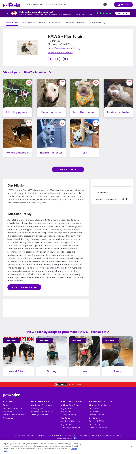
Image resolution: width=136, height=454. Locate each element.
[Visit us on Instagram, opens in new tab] (58, 59)
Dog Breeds (65, 411)
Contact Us (8, 418)
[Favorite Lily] (96, 123)
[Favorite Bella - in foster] (62, 82)
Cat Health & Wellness (98, 421)
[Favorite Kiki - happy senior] (29, 82)
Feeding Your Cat (96, 415)
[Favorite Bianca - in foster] (62, 123)
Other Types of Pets (39, 415)
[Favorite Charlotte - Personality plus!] (96, 82)
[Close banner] (8, 13)
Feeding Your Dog (68, 415)
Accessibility (104, 435)
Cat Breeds (94, 411)
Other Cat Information (99, 427)
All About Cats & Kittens (99, 405)
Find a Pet (32, 4)
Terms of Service (53, 435)
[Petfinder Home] (12, 4)
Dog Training (66, 424)
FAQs (5, 405)
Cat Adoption (95, 408)
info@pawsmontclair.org (60, 52)
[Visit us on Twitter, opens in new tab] (65, 59)
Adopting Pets (37, 408)
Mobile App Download (12, 408)
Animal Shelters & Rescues (42, 411)
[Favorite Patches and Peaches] (29, 123)
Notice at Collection (69, 435)
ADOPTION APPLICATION (24, 287)
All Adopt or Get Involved (41, 405)
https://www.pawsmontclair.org (64, 48)
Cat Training (94, 424)
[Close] (132, 446)
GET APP (122, 13)
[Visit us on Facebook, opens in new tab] (50, 59)
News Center (8, 411)
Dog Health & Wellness (70, 421)
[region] (68, 447)
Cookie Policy (117, 435)
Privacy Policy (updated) (88, 435)
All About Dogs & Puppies (71, 405)
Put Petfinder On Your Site (14, 415)
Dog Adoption (66, 408)
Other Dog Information (70, 427)
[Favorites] (105, 4)
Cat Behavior (94, 418)
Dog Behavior (66, 418)
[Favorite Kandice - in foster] (129, 82)
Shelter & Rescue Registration (23, 435)
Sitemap (41, 435)
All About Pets (54, 4)
